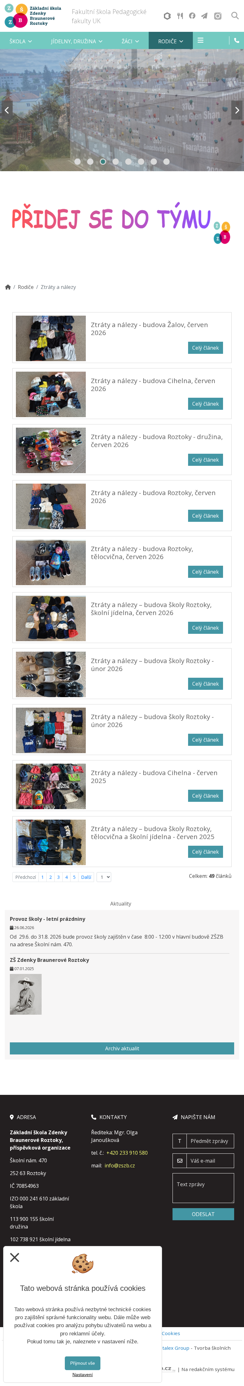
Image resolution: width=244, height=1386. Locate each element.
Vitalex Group (173, 1348)
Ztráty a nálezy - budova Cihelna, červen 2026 (153, 384)
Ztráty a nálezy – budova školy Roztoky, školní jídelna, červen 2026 (151, 608)
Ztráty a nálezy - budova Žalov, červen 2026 (149, 328)
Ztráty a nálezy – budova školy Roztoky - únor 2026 (152, 664)
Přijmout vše (82, 1363)
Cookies (171, 1333)
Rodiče (26, 287)
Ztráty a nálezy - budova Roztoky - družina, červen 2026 (157, 440)
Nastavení (82, 1374)
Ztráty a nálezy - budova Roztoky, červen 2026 (153, 496)
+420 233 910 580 (127, 1152)
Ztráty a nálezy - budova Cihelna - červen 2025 (154, 776)
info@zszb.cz (120, 1165)
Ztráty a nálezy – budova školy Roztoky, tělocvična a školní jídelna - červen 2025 (152, 832)
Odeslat (203, 1214)
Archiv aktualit (122, 1048)
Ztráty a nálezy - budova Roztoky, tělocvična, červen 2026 (142, 552)
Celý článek (205, 347)
